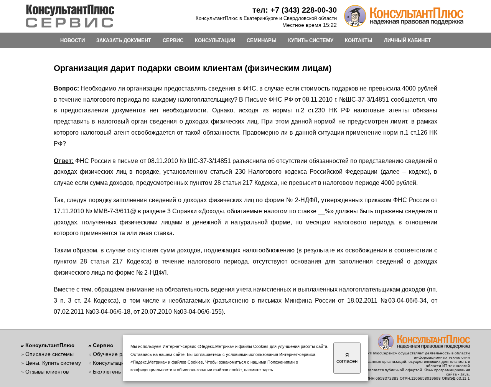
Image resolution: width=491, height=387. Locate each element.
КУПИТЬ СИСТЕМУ (310, 40)
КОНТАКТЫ (358, 40)
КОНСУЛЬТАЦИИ (215, 40)
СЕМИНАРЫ (262, 40)
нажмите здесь (258, 369)
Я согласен (347, 358)
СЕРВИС (173, 40)
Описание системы (49, 354)
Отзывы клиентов (47, 372)
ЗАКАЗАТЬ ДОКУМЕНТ (123, 40)
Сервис (103, 345)
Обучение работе (115, 354)
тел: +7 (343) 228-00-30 (294, 10)
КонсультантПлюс (49, 345)
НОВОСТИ (72, 40)
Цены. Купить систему (53, 363)
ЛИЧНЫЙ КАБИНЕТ (407, 40)
